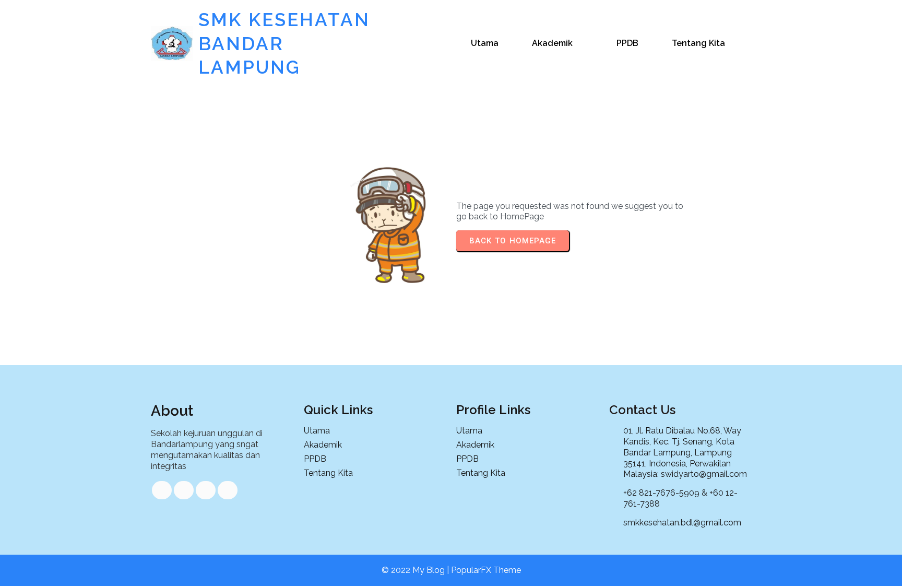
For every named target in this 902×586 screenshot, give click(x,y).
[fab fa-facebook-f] (162, 490)
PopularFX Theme (486, 570)
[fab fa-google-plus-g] (206, 490)
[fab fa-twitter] (184, 490)
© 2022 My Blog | (416, 570)
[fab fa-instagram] (228, 490)
